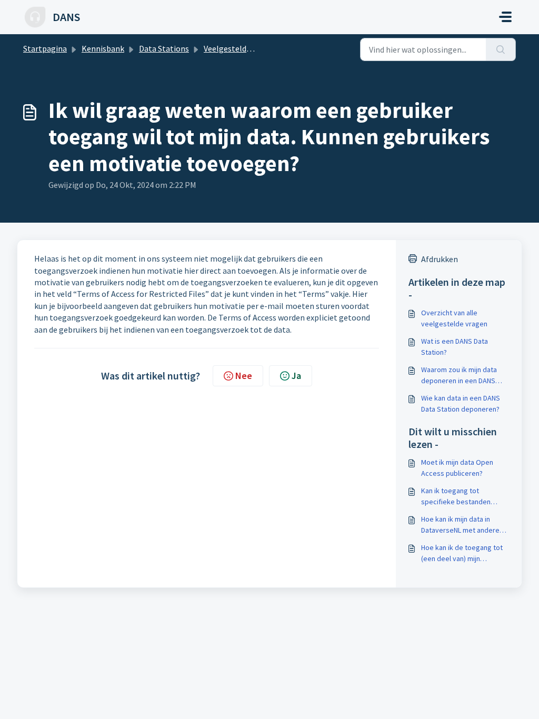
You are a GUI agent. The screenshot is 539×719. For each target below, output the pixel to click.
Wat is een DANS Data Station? (454, 346)
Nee (243, 376)
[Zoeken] (501, 49)
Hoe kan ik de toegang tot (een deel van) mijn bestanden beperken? (462, 553)
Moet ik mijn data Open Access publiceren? (457, 467)
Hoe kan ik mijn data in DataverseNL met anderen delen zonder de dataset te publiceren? (464, 525)
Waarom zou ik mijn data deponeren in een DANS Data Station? (459, 375)
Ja (296, 376)
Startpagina (45, 48)
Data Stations (164, 48)
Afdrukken (439, 259)
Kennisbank (103, 48)
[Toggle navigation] (505, 16)
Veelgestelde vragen (240, 48)
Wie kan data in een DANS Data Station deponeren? (460, 403)
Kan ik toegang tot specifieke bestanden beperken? (456, 496)
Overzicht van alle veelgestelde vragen (454, 318)
